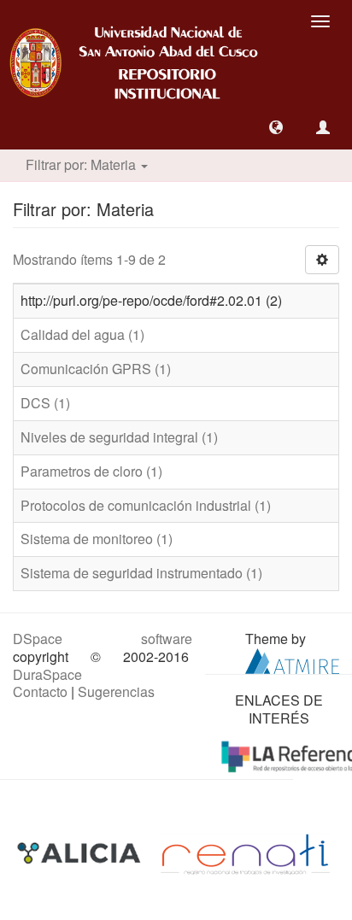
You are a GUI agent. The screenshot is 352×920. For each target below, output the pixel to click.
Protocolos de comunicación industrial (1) (146, 505)
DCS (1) (45, 403)
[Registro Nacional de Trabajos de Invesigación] (245, 853)
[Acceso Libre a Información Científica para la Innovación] (81, 853)
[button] (276, 127)
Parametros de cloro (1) (91, 471)
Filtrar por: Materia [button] (82, 164)
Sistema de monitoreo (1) (97, 538)
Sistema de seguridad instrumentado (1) (141, 573)
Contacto (40, 691)
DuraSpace (47, 674)
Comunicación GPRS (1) (96, 368)
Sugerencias (116, 691)
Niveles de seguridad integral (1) (119, 437)
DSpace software (102, 638)
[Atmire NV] (292, 659)
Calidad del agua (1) (82, 334)
